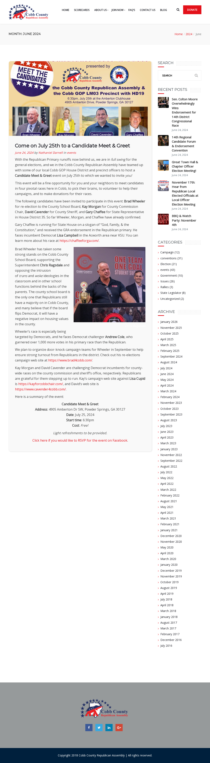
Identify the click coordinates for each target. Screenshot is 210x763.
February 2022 (169, 495)
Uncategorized (170, 299)
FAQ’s (131, 10)
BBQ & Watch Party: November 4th (184, 220)
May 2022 (166, 478)
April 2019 (166, 594)
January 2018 (169, 617)
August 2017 (168, 622)
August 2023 (168, 420)
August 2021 (168, 501)
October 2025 (169, 333)
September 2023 (171, 414)
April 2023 (166, 437)
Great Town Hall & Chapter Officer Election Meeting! (185, 166)
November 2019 (171, 576)
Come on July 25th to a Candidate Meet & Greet (72, 146)
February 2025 (169, 351)
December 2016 (171, 640)
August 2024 (168, 362)
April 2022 (166, 484)
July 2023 (166, 426)
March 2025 (168, 345)
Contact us (147, 10)
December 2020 (171, 536)
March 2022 (168, 490)
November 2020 (171, 542)
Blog (163, 10)
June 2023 (166, 432)
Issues (164, 281)
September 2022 (171, 461)
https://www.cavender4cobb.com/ (40, 389)
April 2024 (166, 385)
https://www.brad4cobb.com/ (70, 360)
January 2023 (169, 449)
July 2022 (166, 472)
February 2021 (169, 524)
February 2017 (169, 634)
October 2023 (169, 409)
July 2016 (166, 646)
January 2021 (169, 530)
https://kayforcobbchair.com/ (40, 384)
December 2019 (171, 571)
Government (168, 275)
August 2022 (168, 466)
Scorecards (81, 10)
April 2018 (166, 605)
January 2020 (169, 565)
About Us (100, 10)
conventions (168, 258)
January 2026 (169, 322)
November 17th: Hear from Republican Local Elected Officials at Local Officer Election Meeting (185, 193)
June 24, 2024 (24, 153)
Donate (192, 10)
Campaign (167, 252)
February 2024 (169, 397)
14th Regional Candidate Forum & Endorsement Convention (184, 143)
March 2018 (168, 611)
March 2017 (168, 628)
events (71, 153)
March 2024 (168, 391)
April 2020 (166, 553)
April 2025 (166, 339)
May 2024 (166, 380)
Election (165, 264)
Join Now (117, 10)
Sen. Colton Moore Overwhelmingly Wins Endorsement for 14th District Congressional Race (185, 112)
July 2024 (166, 368)
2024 (189, 34)
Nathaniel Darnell (50, 153)
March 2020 (168, 559)
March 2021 (168, 518)
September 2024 (171, 356)
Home (65, 10)
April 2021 (166, 513)
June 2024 (166, 374)
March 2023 (168, 443)
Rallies (164, 287)
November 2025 (171, 328)
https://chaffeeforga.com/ (79, 240)
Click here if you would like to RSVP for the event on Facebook (79, 440)
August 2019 (168, 588)
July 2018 (166, 599)
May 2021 (166, 507)
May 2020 (166, 547)
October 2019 (169, 582)
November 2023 (171, 403)
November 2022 (171, 455)
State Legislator (170, 293)
